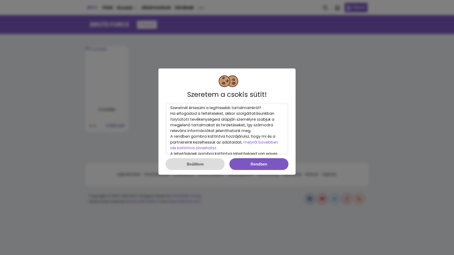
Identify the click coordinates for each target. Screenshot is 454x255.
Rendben (259, 164)
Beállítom (195, 164)
